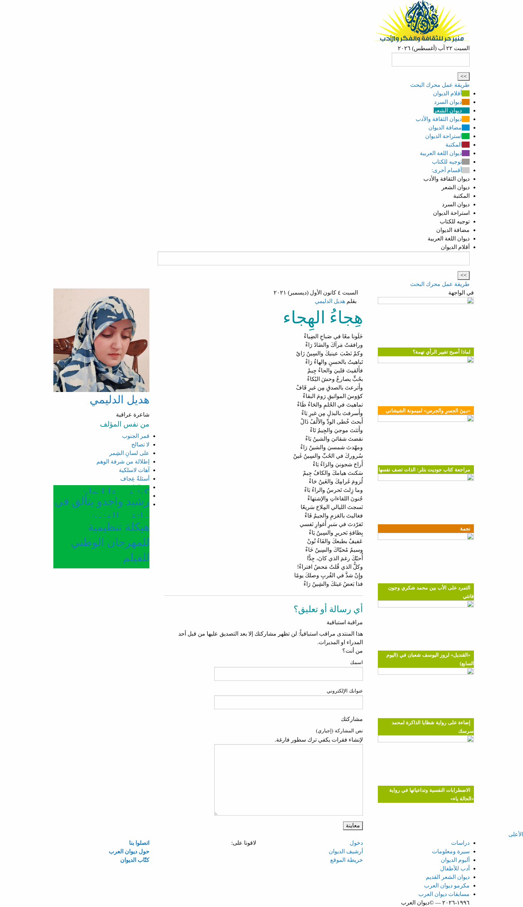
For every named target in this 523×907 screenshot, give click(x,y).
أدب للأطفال (455, 868)
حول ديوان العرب (129, 851)
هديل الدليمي (330, 301)
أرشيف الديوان (346, 851)
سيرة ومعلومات (451, 851)
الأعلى (515, 834)
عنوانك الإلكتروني (345, 691)
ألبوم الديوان (455, 860)
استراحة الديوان (443, 136)
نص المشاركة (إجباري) (339, 730)
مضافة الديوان (445, 127)
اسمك (356, 662)
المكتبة (453, 145)
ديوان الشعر (448, 110)
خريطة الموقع (346, 860)
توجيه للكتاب (447, 162)
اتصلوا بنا (139, 843)
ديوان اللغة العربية (441, 153)
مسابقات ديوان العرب (444, 894)
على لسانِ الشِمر (129, 453)
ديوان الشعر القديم (448, 877)
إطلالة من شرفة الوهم (122, 461)
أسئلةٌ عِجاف (134, 479)
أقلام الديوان (447, 93)
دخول (356, 843)
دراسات (460, 843)
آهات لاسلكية (134, 470)
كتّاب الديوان (134, 860)
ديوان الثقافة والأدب (439, 119)
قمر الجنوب (135, 436)
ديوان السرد (448, 102)
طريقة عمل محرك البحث (440, 85)
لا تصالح (140, 444)
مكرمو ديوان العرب (447, 885)
